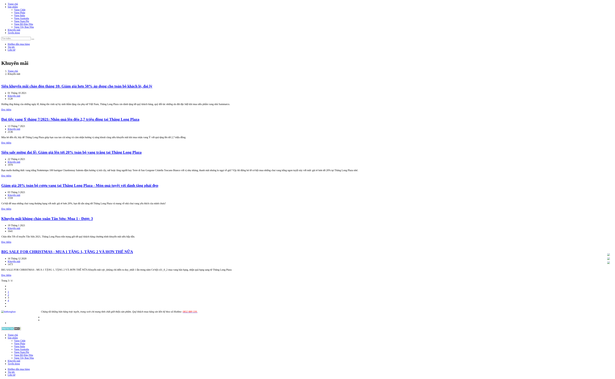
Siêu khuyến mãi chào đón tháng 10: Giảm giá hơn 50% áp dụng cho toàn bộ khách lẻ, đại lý (76, 86)
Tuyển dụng (14, 32)
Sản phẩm (13, 6)
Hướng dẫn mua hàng (19, 44)
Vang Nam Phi (21, 21)
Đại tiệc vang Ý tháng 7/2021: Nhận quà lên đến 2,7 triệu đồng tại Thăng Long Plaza (70, 119)
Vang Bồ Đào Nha (23, 24)
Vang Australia (21, 18)
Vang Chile (19, 9)
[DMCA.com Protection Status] (11, 329)
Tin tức (11, 47)
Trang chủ (13, 4)
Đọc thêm (6, 109)
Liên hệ (11, 50)
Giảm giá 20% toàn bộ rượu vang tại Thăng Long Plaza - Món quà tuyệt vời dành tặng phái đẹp (79, 185)
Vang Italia (19, 15)
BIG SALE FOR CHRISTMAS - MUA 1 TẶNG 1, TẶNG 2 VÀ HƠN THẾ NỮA (67, 252)
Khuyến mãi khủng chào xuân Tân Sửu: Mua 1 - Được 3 (47, 218)
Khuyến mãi (14, 30)
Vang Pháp (19, 12)
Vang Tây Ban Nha (24, 27)
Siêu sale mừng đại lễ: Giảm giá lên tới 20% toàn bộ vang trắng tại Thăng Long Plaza (71, 152)
